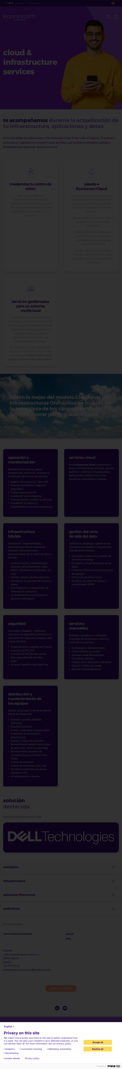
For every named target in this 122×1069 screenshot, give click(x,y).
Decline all (97, 1049)
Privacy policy (32, 1058)
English (8, 1026)
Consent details (12, 1058)
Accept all (97, 1042)
